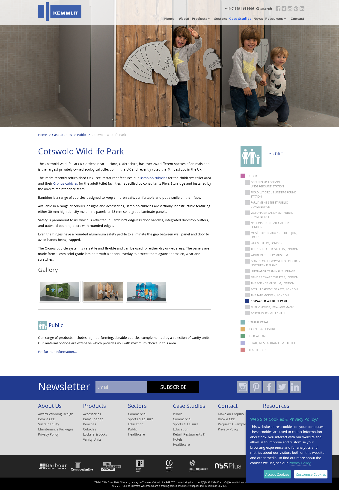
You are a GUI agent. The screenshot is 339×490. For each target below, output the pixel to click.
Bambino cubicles (153, 178)
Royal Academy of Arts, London (274, 289)
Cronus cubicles (65, 183)
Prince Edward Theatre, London (274, 277)
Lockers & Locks (95, 434)
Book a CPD (46, 419)
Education (256, 336)
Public (81, 134)
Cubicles (89, 429)
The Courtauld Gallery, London (274, 249)
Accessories (92, 414)
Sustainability (48, 424)
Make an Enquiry (231, 414)
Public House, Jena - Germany (272, 307)
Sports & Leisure (261, 329)
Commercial (258, 322)
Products (199, 18)
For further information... (57, 351)
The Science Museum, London (272, 283)
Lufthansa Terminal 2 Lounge (273, 271)
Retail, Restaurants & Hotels (272, 343)
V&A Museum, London (266, 243)
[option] (59, 294)
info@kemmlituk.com (234, 482)
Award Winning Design (55, 414)
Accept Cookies (277, 474)
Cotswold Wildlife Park (109, 134)
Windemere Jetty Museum (269, 255)
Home (169, 18)
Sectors (220, 18)
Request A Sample (232, 424)
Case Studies (240, 18)
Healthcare (257, 350)
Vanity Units (92, 439)
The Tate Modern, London (270, 295)
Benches (89, 424)
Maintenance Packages (55, 429)
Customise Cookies (311, 474)
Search (265, 8)
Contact (297, 18)
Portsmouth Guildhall (268, 313)
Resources (274, 18)
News (258, 18)
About (184, 18)
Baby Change (93, 419)
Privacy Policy (48, 434)
